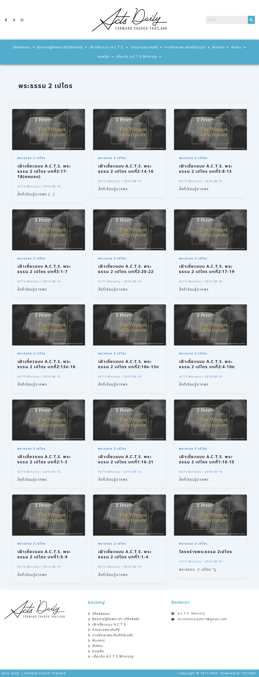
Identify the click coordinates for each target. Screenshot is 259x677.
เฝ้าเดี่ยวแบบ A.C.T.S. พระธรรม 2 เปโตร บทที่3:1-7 (44, 269)
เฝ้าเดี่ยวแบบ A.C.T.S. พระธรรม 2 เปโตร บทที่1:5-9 (44, 554)
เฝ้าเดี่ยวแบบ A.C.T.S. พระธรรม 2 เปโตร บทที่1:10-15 (207, 459)
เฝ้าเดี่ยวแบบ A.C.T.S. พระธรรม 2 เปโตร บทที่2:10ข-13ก (128, 364)
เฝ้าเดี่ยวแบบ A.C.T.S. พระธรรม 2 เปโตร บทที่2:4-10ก (207, 364)
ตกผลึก (103, 56)
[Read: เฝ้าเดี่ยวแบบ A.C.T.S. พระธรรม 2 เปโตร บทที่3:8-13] (210, 129)
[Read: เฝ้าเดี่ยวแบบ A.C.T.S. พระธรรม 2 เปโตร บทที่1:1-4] (129, 515)
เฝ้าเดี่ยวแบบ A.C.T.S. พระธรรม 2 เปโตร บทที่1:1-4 (125, 554)
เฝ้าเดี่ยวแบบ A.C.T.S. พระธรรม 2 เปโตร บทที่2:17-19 (207, 269)
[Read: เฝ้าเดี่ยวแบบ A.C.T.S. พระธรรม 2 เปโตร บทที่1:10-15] (210, 420)
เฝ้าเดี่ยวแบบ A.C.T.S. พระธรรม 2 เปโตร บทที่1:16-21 (126, 459)
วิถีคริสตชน (22, 47)
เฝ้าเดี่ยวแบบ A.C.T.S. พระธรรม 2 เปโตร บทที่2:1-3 (44, 459)
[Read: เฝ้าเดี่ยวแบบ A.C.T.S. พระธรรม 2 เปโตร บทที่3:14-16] (129, 129)
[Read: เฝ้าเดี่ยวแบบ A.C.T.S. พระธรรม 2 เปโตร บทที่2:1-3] (48, 420)
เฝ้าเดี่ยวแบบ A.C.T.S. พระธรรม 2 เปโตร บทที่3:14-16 (126, 169)
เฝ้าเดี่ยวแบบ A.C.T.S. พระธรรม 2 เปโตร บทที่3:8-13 (206, 169)
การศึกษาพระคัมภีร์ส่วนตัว (185, 47)
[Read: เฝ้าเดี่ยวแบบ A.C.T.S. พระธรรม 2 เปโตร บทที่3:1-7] (48, 229)
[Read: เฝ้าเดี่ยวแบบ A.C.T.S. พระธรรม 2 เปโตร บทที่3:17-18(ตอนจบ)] (48, 129)
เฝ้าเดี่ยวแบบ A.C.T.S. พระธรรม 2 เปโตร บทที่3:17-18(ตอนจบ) (44, 171)
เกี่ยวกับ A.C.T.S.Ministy (136, 56)
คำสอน (236, 47)
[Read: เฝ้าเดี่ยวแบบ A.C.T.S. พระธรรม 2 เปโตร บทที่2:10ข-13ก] (129, 324)
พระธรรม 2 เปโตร (31, 158)
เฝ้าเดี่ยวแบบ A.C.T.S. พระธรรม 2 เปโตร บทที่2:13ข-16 (46, 364)
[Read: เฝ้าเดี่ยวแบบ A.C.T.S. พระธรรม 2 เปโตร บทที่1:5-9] (48, 515)
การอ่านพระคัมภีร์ (144, 47)
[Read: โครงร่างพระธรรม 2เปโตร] (210, 515)
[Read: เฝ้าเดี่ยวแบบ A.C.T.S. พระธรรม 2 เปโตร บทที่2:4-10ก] (210, 324)
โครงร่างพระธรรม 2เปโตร (205, 552)
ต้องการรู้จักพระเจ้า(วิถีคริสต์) (60, 47)
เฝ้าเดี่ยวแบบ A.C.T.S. (106, 47)
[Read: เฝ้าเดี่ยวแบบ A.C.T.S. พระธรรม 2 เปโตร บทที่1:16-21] (129, 420)
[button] (24, 47)
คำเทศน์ (218, 47)
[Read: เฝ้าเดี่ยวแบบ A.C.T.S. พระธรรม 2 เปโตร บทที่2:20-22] (129, 229)
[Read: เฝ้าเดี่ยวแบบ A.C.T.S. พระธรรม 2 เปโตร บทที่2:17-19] (210, 229)
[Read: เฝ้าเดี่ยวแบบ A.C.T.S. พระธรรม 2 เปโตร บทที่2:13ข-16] (48, 324)
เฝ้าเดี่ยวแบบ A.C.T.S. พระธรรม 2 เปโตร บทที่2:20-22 (126, 269)
